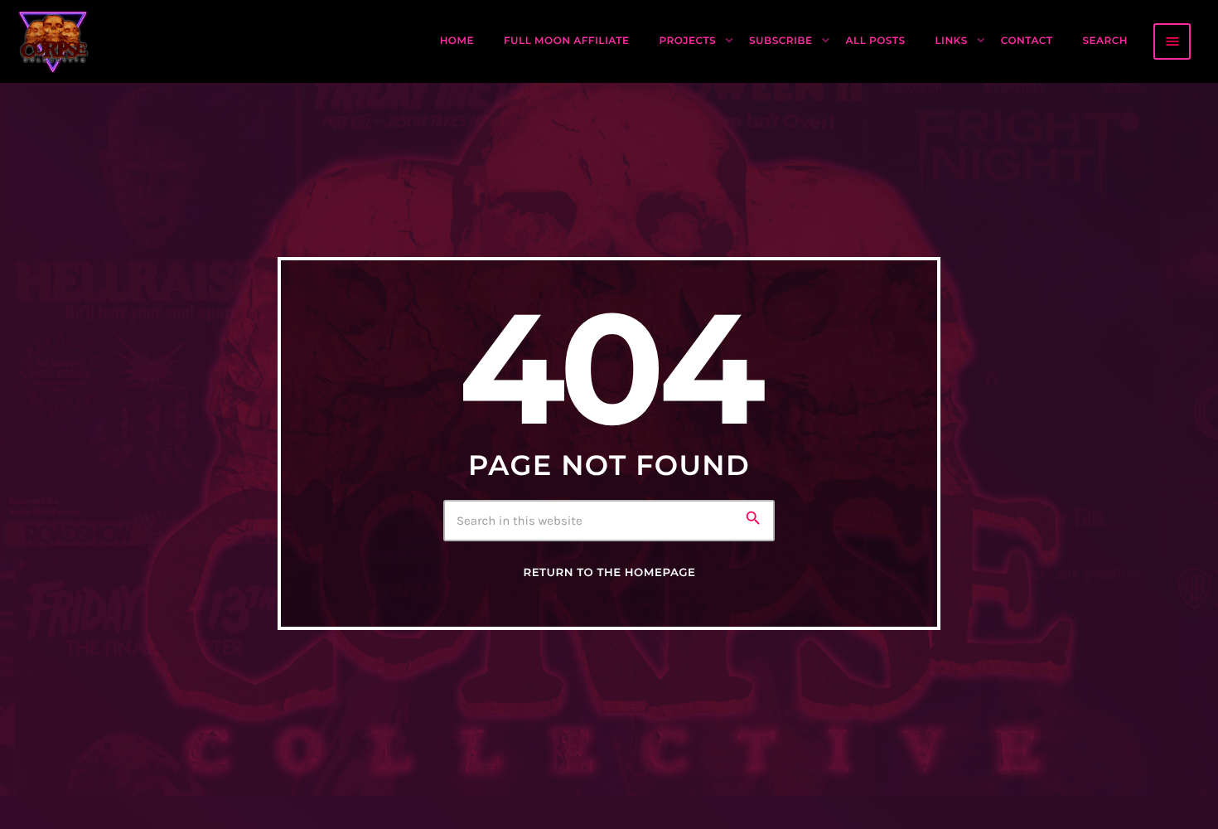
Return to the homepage (609, 572)
